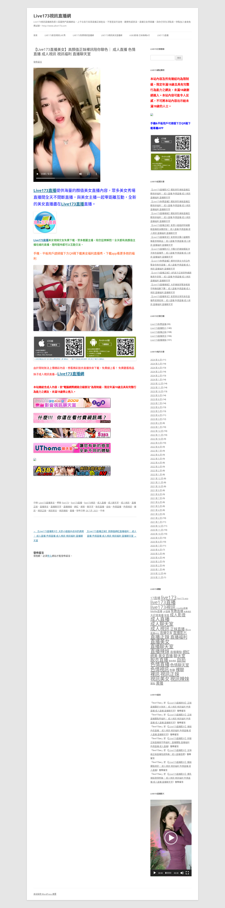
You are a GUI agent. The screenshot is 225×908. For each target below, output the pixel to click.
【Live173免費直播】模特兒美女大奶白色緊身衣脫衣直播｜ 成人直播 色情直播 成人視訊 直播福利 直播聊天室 (170, 264)
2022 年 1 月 (156, 474)
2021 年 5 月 (156, 506)
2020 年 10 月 (156, 533)
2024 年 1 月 (156, 379)
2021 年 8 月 (156, 494)
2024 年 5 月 (156, 363)
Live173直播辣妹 (158, 339)
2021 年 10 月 (156, 486)
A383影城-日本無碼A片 (139, 35)
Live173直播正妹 (158, 332)
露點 (152, 683)
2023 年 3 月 (156, 419)
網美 (83, 506)
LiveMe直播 (182, 608)
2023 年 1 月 (156, 426)
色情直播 (117, 506)
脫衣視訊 (172, 661)
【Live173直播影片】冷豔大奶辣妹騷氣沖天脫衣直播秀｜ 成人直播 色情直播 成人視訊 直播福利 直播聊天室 (170, 252)
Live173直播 (163, 35)
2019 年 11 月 (156, 577)
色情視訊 (127, 506)
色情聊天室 (179, 664)
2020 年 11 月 (156, 529)
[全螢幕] (187, 873)
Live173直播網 (70, 373)
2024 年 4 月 (156, 367)
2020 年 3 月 (156, 561)
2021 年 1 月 (156, 521)
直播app (154, 633)
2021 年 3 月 (156, 514)
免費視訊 (187, 611)
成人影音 (178, 614)
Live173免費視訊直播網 (83, 35)
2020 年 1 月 (156, 569)
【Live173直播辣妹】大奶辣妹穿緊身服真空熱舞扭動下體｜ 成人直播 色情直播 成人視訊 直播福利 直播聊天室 (170, 288)
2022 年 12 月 (156, 430)
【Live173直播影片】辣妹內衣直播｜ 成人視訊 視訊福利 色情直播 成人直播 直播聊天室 (171, 730)
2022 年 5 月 (156, 458)
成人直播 (101, 502)
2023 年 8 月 (156, 399)
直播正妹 (159, 637)
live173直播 (76, 502)
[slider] (168, 873)
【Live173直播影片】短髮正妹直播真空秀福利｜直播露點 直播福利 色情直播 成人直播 (171, 742)
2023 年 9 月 (156, 395)
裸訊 (155, 674)
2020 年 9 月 (156, 537)
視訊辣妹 (63, 510)
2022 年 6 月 (156, 454)
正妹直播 (177, 629)
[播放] (154, 873)
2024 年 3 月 (156, 371)
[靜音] (182, 873)
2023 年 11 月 (156, 387)
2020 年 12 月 (156, 525)
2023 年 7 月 (156, 403)
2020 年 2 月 (156, 565)
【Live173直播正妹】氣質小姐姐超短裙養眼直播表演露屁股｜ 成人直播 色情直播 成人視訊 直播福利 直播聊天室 (170, 229)
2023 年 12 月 (156, 383)
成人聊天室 (113, 502)
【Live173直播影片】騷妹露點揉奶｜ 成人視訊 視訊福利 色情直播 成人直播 (171, 766)
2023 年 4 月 (156, 415)
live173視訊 (89, 502)
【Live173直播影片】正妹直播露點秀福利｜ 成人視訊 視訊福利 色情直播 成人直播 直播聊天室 (171, 718)
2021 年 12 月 (156, 478)
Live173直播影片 (158, 328)
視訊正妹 (42, 510)
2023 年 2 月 (156, 423)
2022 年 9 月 (156, 442)
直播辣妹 (67, 506)
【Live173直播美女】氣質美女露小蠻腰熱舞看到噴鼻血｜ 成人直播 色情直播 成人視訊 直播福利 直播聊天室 (170, 241)
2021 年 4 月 (156, 510)
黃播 (72, 510)
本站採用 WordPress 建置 (44, 894)
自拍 (108, 506)
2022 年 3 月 (156, 466)
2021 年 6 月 (156, 502)
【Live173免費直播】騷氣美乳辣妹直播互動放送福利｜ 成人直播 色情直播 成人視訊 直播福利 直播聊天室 (170, 205)
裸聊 (180, 669)
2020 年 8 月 (156, 541)
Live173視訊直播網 (52, 16)
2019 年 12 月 (156, 573)
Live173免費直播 (158, 324)
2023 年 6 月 (156, 407)
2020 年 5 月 (156, 553)
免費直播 (177, 611)
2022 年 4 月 (156, 462)
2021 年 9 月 (156, 490)
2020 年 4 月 (156, 557)
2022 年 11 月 (156, 434)
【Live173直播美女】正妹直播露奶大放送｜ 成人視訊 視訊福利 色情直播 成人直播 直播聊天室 (171, 706)
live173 (65, 502)
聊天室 (90, 506)
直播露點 (176, 652)
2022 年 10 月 (156, 438)
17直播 (155, 598)
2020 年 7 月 (156, 545)
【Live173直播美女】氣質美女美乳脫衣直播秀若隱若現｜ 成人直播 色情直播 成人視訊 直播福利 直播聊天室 (170, 300)
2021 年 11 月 (156, 482)
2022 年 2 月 (156, 470)
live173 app (182, 598)
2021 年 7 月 (156, 498)
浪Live (188, 629)
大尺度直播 (157, 615)
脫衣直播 (100, 506)
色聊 (172, 670)
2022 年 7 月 (156, 450)
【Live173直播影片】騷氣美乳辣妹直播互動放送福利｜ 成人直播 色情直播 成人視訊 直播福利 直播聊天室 (170, 193)
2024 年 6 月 (156, 359)
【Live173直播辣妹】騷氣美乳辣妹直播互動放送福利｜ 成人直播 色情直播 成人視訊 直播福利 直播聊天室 (170, 217)
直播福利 (178, 637)
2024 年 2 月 (156, 375)
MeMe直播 (156, 611)
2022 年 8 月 (156, 446)
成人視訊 (125, 502)
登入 (49, 555)
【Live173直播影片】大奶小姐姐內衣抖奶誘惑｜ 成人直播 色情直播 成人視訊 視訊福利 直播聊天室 (58, 536)
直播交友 (166, 633)
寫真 (166, 615)
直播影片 (180, 632)
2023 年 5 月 (156, 411)
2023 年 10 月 (156, 391)
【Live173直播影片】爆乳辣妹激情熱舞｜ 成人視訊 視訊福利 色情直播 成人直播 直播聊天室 (171, 777)
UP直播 (166, 611)
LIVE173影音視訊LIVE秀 (55, 35)
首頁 (35, 35)
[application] (171, 838)
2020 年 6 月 (156, 549)
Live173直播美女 (47, 502)
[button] (171, 838)
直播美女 (44, 506)
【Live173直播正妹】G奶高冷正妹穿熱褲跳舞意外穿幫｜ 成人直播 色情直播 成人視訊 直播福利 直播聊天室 (170, 276)
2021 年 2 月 (156, 517)
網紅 (76, 506)
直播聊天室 (56, 506)
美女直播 (165, 655)
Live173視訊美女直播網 (111, 35)
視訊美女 (52, 510)
